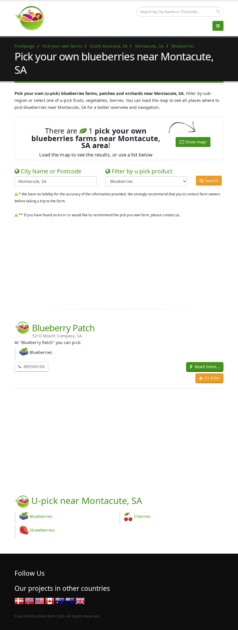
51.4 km (211, 378)
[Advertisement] (119, 262)
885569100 (33, 366)
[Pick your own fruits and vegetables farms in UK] (80, 600)
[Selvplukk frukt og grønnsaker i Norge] (29, 600)
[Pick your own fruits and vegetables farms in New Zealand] (70, 600)
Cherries (142, 516)
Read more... (207, 366)
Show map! (195, 142)
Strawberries (42, 530)
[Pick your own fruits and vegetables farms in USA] (39, 600)
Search (210, 180)
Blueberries (41, 516)
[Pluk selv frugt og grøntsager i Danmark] (19, 600)
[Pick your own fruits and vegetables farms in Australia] (59, 600)
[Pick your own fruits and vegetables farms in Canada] (49, 600)
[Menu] (217, 26)
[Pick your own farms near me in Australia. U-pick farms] (33, 18)
